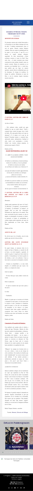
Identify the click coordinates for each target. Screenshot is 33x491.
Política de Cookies (16, 477)
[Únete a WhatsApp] (11, 488)
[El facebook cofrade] (17, 488)
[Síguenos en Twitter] (24, 488)
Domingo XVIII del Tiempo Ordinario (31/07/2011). (16, 33)
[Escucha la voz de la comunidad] (21, 488)
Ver (16, 435)
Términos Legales (16, 479)
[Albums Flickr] (14, 488)
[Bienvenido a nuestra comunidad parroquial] (2, 22)
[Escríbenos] (9, 488)
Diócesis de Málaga (22, 412)
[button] (28, 23)
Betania (14, 412)
